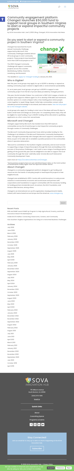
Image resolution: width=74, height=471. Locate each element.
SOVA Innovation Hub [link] (17, 32)
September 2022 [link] (13, 322)
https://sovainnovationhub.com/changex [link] (32, 160)
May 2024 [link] (10, 280)
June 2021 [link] (10, 336)
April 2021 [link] (10, 339)
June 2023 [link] (11, 301)
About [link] (37, 413)
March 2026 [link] (11, 233)
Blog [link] (36, 32)
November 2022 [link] (13, 319)
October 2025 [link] (12, 245)
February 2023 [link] (12, 310)
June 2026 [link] (11, 230)
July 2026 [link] (10, 227)
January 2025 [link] (12, 266)
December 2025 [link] (13, 242)
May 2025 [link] (10, 257)
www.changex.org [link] (56, 193)
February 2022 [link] (12, 328)
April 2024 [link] (11, 283)
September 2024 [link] (13, 272)
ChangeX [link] (42, 32)
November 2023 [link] (13, 289)
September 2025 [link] (13, 248)
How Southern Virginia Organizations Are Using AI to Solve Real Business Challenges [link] (36, 220)
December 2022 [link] (13, 316)
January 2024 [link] (12, 286)
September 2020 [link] (13, 357)
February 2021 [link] (12, 345)
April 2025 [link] (10, 260)
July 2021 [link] (10, 334)
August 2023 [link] (11, 298)
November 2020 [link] (13, 354)
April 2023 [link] (10, 307)
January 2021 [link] (12, 348)
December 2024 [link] (13, 269)
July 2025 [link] (10, 254)
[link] (2, 19)
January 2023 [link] (12, 313)
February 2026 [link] (12, 236)
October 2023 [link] (12, 292)
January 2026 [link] (12, 239)
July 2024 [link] (10, 278)
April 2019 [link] (10, 366)
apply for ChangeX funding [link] (28, 77)
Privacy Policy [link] (48, 464)
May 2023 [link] (10, 304)
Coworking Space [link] (37, 416)
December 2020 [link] (13, 351)
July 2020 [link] (10, 360)
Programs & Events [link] (37, 420)
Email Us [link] (37, 399)
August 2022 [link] (11, 325)
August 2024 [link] (11, 275)
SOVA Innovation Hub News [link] (55, 32)
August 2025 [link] (11, 251)
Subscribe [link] (37, 448)
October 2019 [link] (12, 363)
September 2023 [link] (13, 295)
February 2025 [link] (12, 263)
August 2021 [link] (11, 331)
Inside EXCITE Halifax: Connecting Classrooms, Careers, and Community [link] (32, 217)
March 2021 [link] (11, 342)
